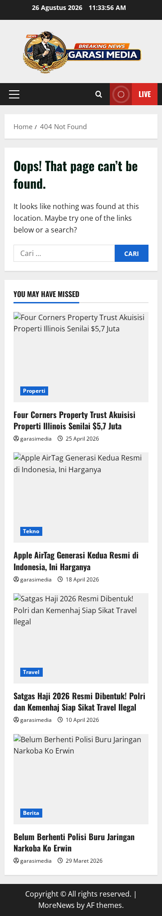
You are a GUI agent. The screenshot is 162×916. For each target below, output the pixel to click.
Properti (34, 391)
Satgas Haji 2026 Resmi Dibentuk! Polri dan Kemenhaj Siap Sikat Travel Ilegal (79, 701)
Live (145, 93)
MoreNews (56, 905)
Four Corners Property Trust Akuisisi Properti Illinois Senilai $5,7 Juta (74, 420)
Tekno (31, 531)
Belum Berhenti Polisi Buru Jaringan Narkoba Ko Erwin (74, 842)
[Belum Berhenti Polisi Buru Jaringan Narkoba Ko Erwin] (81, 779)
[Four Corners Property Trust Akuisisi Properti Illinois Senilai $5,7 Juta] (81, 357)
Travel (31, 672)
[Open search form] (98, 94)
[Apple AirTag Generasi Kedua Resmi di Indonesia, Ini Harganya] (81, 497)
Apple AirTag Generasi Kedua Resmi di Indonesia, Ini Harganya (76, 560)
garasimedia (36, 438)
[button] (14, 94)
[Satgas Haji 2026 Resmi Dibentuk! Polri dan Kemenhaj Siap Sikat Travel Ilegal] (81, 638)
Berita (31, 813)
